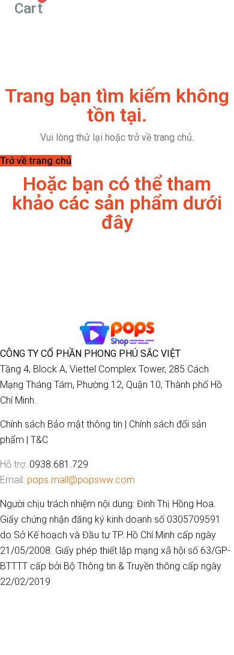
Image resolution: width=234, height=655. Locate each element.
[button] (35, 160)
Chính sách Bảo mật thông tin (61, 424)
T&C (39, 439)
